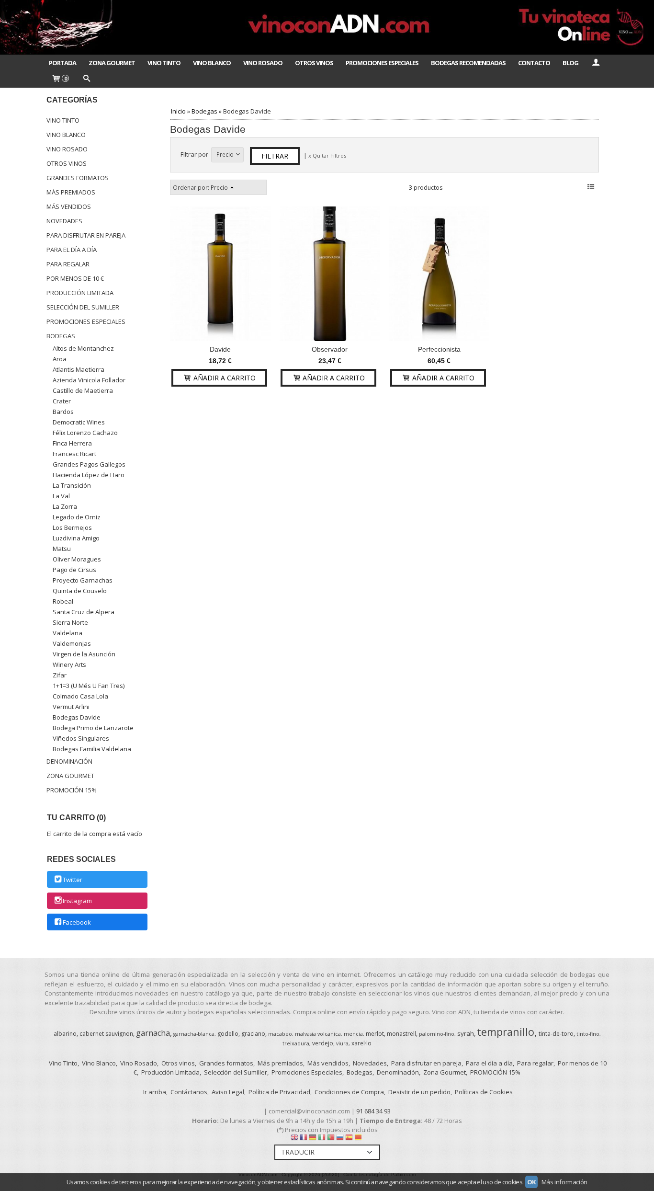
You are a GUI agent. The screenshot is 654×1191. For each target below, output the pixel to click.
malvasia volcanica (318, 1034)
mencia (353, 1034)
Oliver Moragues (77, 559)
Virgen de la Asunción (84, 654)
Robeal (63, 601)
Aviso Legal (228, 1092)
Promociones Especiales (382, 62)
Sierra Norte (70, 622)
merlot (375, 1034)
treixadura (295, 1043)
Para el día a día (71, 249)
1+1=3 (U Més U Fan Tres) (88, 685)
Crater (62, 401)
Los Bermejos (72, 527)
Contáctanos (188, 1092)
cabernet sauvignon (106, 1034)
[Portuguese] (331, 1139)
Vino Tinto (163, 62)
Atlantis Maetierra (78, 369)
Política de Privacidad (279, 1092)
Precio (225, 154)
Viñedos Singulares (81, 738)
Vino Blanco (212, 62)
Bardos (63, 411)
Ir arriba (154, 1092)
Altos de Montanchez (83, 348)
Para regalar (68, 264)
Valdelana (67, 633)
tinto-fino (587, 1034)
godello (227, 1034)
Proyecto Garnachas (83, 580)
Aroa (60, 359)
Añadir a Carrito (224, 377)
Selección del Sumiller (82, 307)
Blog (570, 62)
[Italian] (322, 1139)
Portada (62, 62)
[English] (294, 1139)
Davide (220, 349)
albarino (65, 1034)
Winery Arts (69, 664)
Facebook (77, 922)
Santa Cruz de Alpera (83, 611)
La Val (61, 496)
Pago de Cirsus (74, 569)
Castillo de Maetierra (83, 390)
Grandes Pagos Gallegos (89, 464)
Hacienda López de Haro (88, 474)
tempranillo (505, 1032)
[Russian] (340, 1139)
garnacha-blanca (193, 1034)
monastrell (401, 1034)
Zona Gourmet (112, 62)
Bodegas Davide (77, 717)
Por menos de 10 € (75, 278)
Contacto (534, 62)
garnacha (153, 1033)
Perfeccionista (439, 349)
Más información (564, 1182)
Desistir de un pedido (419, 1092)
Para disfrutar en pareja (85, 235)
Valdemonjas (72, 643)
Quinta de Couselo (80, 590)
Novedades (64, 221)
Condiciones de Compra (349, 1092)
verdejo (322, 1043)
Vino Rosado (262, 62)
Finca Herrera (72, 443)
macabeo (280, 1034)
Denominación (69, 761)
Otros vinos (66, 163)
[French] (303, 1139)
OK (531, 1182)
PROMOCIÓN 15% (71, 790)
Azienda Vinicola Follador (89, 380)
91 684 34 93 (373, 1111)
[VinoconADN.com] (327, 27)
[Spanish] (349, 1139)
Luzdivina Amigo (76, 538)
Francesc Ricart (74, 453)
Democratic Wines (79, 422)
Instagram (77, 901)
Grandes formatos (77, 177)
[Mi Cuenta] (595, 63)
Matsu (62, 548)
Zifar (60, 675)
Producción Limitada (79, 292)
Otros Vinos (314, 62)
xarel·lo (361, 1043)
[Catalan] (359, 1139)
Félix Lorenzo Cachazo (85, 432)
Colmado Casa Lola (80, 696)
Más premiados (70, 192)
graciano (253, 1034)
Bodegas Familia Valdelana (92, 748)
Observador (330, 349)
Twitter (72, 879)
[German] (312, 1139)
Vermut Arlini (71, 706)
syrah (465, 1033)
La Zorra (65, 506)
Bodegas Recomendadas (468, 62)
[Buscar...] (86, 79)
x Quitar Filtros (327, 155)
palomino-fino (436, 1034)
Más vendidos (68, 206)
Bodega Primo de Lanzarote (93, 727)
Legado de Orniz (77, 517)
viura (342, 1043)
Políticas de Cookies (484, 1092)
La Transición (72, 485)
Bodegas (60, 336)
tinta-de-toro (556, 1034)
